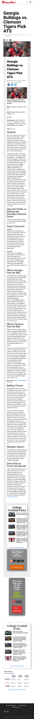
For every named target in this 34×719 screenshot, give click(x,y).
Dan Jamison (9, 35)
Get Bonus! (16, 567)
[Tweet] (12, 85)
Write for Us (16, 707)
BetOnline (10, 122)
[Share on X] (7, 40)
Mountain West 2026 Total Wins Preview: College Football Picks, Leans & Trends (23, 534)
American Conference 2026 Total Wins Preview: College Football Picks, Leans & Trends (23, 527)
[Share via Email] (10, 40)
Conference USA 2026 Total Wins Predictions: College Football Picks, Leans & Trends (23, 520)
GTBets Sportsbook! (12, 496)
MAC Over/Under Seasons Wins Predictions (24, 513)
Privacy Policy (22, 705)
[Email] (15, 85)
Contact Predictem (11, 705)
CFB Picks (7, 36)
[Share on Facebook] (4, 40)
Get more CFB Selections (17, 547)
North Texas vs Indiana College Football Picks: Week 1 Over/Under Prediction (23, 540)
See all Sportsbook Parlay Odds (17, 689)
